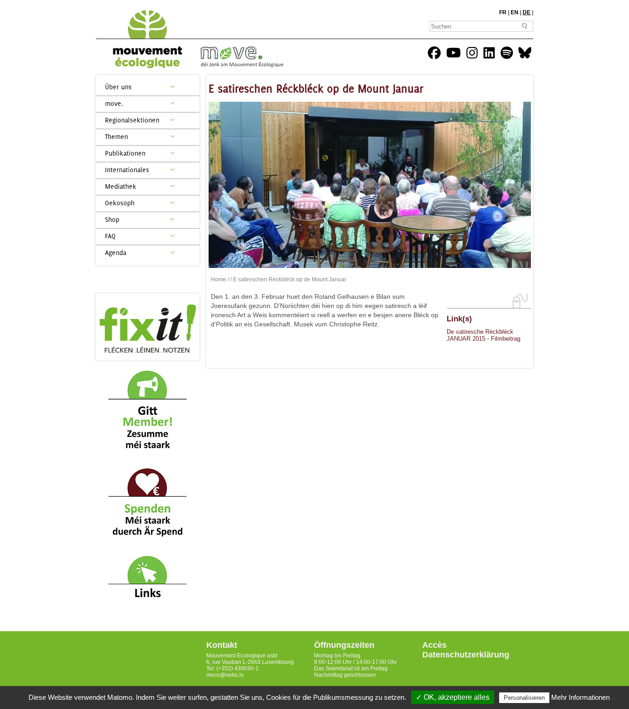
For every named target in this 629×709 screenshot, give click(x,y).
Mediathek (120, 186)
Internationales (127, 170)
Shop (112, 219)
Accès (434, 645)
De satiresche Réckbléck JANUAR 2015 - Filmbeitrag (483, 335)
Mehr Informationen (580, 697)
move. (114, 103)
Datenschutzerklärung (465, 654)
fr (503, 12)
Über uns (118, 87)
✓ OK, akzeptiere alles (452, 697)
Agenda (115, 252)
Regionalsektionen (132, 120)
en (514, 12)
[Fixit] (147, 327)
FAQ (110, 236)
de (526, 12)
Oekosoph (119, 203)
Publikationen (125, 153)
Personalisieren (524, 697)
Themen (116, 136)
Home (218, 279)
